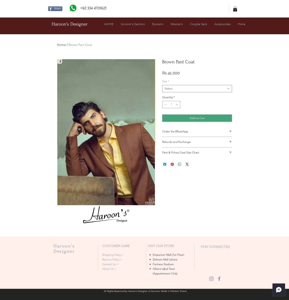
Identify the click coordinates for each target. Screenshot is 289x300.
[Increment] (177, 104)
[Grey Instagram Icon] (211, 279)
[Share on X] (187, 164)
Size (165, 81)
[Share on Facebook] (164, 164)
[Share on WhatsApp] (179, 164)
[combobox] (197, 88)
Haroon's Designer (69, 24)
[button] (235, 8)
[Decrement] (165, 104)
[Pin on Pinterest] (172, 164)
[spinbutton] (171, 104)
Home (61, 45)
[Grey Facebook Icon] (219, 279)
